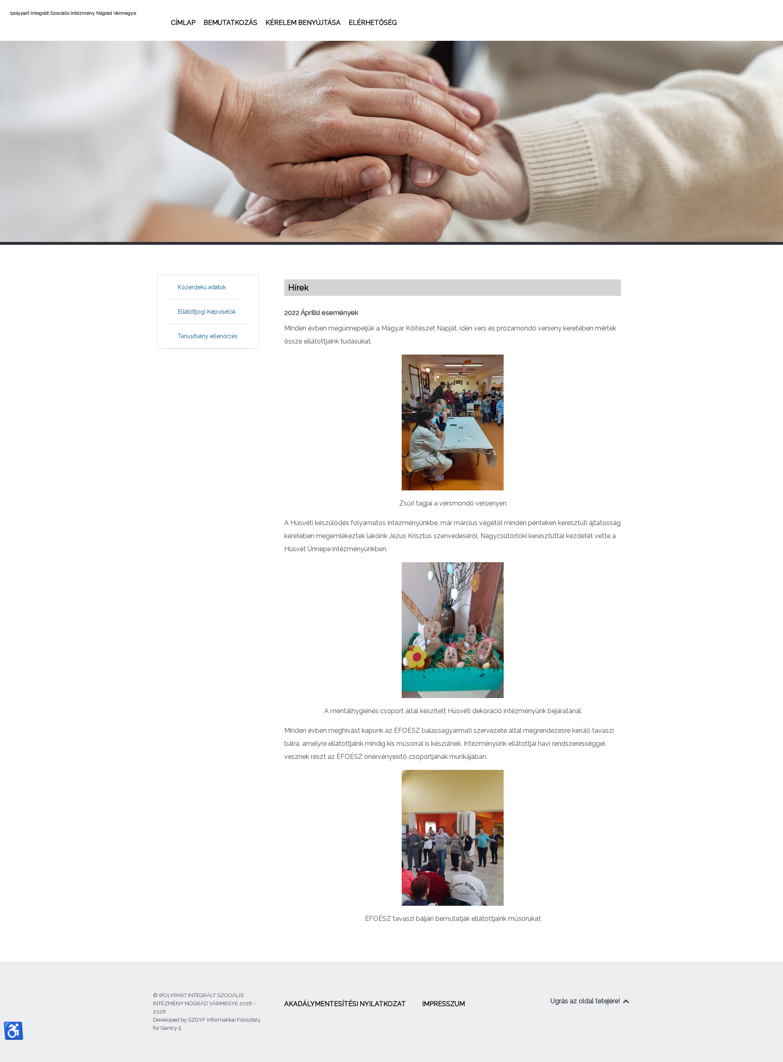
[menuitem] (183, 22)
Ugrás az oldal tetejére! (586, 1001)
